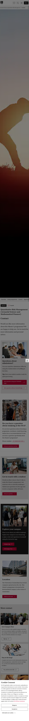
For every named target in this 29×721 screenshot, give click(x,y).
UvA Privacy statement (19, 701)
